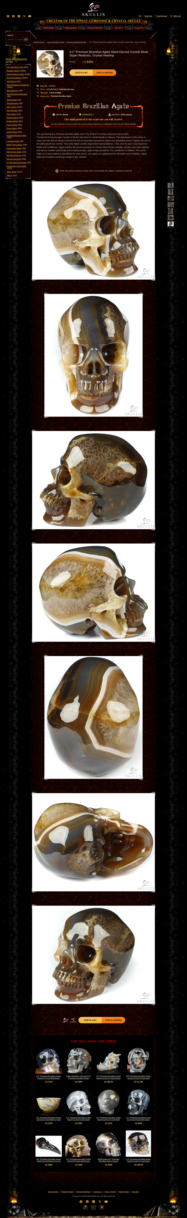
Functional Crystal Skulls (16, 167)
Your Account (162, 16)
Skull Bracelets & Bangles (17, 95)
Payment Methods (83, 1192)
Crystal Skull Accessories (18, 163)
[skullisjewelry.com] (93, 1207)
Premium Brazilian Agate (16, 137)
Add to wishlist (104, 72)
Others (12, 176)
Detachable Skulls (16, 148)
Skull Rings (14, 82)
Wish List (177, 16)
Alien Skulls (14, 107)
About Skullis (53, 1192)
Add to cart (81, 72)
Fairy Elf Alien (14, 111)
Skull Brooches (14, 103)
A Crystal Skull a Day (17, 67)
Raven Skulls (14, 125)
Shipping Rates (67, 1192)
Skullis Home (39, 42)
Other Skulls (14, 172)
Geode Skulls (14, 132)
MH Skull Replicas (16, 155)
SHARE (73, 1022)
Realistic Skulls (16, 71)
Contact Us (97, 1192)
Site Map (135, 1192)
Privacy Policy (110, 1192)
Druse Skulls (14, 128)
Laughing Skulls (15, 141)
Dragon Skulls (15, 121)
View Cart (148, 16)
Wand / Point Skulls (17, 145)
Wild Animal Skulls (16, 152)
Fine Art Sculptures (17, 78)
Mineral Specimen (16, 159)
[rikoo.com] (85, 1207)
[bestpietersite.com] (102, 1207)
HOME (65, 1020)
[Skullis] (93, 9)
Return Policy (124, 1192)
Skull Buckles (14, 100)
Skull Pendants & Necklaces (18, 86)
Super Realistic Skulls (18, 74)
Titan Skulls (14, 114)
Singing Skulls (15, 118)
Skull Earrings (15, 91)
